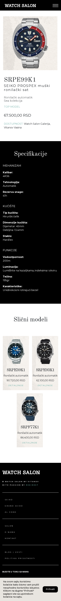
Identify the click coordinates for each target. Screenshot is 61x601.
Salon (9, 526)
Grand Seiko (14, 506)
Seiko (9, 500)
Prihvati (50, 589)
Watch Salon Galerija (37, 123)
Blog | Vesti (14, 552)
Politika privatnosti (20, 558)
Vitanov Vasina (13, 127)
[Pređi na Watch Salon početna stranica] (20, 5)
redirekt (32, 485)
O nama (10, 532)
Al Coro (10, 512)
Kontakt (11, 538)
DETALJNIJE (15, 385)
